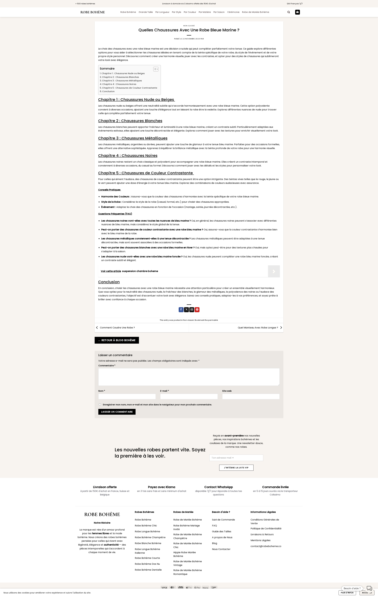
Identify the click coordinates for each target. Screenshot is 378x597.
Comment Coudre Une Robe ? (117, 327)
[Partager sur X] (186, 309)
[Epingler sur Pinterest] (197, 309)
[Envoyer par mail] (191, 309)
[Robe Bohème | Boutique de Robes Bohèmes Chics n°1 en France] (95, 12)
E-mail (164, 390)
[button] (288, 12)
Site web (227, 390)
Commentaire (106, 365)
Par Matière (205, 12)
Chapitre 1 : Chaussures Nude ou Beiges (123, 73)
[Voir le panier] (297, 12)
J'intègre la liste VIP (236, 467)
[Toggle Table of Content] (154, 69)
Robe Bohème (128, 12)
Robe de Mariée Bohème (255, 12)
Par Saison (219, 12)
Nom (101, 390)
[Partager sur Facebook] (181, 309)
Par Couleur (190, 12)
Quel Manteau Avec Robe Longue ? (258, 327)
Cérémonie (233, 12)
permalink (213, 320)
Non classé (189, 25)
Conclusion (108, 91)
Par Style (176, 12)
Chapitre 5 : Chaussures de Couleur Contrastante (130, 87)
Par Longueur (162, 12)
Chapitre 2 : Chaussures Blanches (120, 77)
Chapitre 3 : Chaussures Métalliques (122, 80)
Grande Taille (146, 12)
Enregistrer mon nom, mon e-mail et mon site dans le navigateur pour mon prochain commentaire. (157, 404)
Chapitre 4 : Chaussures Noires (119, 84)
